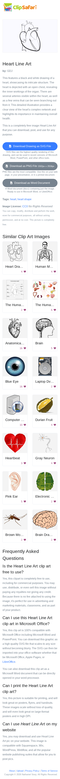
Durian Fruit (44, 420)
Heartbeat (12, 458)
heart (13, 199)
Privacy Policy (32, 771)
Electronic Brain (46, 496)
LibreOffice (8, 661)
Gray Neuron (44, 458)
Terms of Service (49, 771)
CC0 (25, 206)
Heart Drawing (15, 266)
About (12, 771)
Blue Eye (11, 381)
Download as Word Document (31, 182)
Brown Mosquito (17, 535)
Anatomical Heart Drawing (24, 343)
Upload (20, 771)
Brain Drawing (45, 535)
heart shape (25, 199)
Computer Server (18, 420)
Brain (39, 343)
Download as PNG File (31, 166)
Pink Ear (11, 496)
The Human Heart (18, 305)
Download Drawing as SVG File (31, 146)
